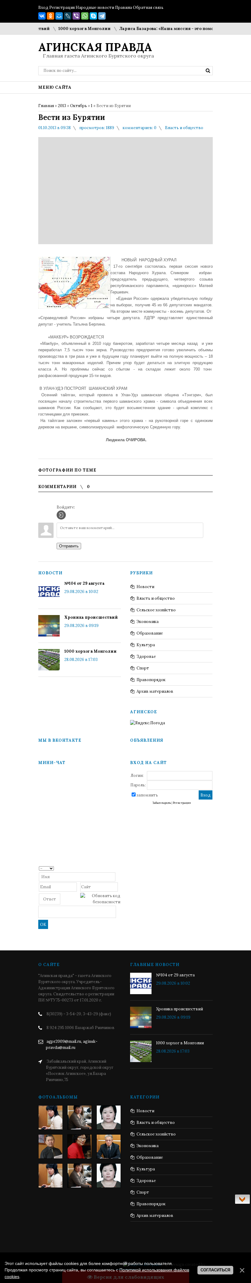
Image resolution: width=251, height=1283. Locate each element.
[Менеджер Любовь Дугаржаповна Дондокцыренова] (79, 1117)
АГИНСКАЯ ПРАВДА (95, 47)
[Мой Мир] (59, 16)
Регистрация (62, 7)
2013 (62, 105)
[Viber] (76, 16)
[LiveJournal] (67, 16)
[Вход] (61, 515)
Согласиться (215, 1270)
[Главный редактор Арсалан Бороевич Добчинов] (108, 1146)
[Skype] (93, 16)
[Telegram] (102, 16)
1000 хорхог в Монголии (73, 28)
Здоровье (146, 656)
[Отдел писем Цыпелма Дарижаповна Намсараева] (108, 1117)
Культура (146, 644)
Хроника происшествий (91, 617)
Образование (150, 633)
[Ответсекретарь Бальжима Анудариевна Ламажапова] (79, 1146)
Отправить (69, 546)
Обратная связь (148, 7)
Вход (43, 7)
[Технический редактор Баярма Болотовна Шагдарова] (50, 1117)
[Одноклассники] (50, 16)
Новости (145, 586)
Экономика (148, 621)
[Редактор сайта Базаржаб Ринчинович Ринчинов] (50, 1146)
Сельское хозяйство (156, 610)
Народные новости (95, 7)
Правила (123, 7)
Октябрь (78, 105)
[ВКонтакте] (42, 16)
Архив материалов (155, 691)
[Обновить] (118, 868)
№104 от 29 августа (84, 583)
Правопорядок (151, 679)
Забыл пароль (161, 803)
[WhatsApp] (84, 16)
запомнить (147, 795)
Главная (46, 105)
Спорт (143, 668)
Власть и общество (184, 127)
